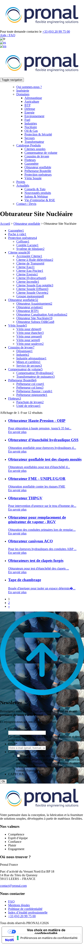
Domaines (22, 94)
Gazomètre (31, 163)
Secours (29, 138)
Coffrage (22, 241)
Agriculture (31, 101)
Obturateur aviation (29, 307)
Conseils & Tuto (34, 189)
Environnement (34, 116)
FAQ (11, 901)
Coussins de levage (36, 156)
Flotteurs (30, 160)
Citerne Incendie (27, 281)
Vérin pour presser (29, 336)
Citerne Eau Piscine (29, 270)
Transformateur (34, 141)
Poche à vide (17, 234)
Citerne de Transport (30, 263)
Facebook (14, 728)
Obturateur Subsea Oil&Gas (35, 322)
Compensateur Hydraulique (34, 373)
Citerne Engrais (27, 274)
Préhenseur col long (29, 387)
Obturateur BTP (27, 311)
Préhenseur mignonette (31, 395)
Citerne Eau (25, 267)
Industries (30, 123)
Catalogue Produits (28, 145)
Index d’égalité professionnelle (28, 912)
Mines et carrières (28, 362)
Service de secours (29, 365)
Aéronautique (33, 98)
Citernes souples (34, 149)
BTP (27, 105)
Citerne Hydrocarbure (31, 278)
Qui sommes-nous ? (29, 87)
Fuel (27, 119)
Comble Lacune (27, 245)
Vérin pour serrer (28, 340)
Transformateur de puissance (35, 376)
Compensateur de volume (40, 152)
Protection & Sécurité (38, 134)
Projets (20, 182)
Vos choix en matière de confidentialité (46, 931)
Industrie (22, 354)
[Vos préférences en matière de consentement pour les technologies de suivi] (47, 938)
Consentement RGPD (23, 752)
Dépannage (24, 351)
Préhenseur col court (30, 384)
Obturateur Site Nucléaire (34, 318)
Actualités (22, 185)
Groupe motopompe (30, 296)
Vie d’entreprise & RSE (39, 200)
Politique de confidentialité (25, 909)
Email (12, 744)
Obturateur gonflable (37, 167)
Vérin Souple (33, 178)
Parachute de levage (30, 402)
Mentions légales (19, 905)
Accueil (5, 223)
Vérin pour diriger (28, 329)
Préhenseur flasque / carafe (34, 391)
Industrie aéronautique (31, 358)
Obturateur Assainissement (34, 303)
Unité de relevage (28, 405)
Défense (29, 109)
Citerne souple (19, 252)
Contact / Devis (26, 203)
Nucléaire (30, 127)
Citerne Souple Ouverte (32, 292)
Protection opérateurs (38, 174)
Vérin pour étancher (30, 332)
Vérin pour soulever (30, 343)
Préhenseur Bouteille (37, 171)
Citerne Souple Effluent (32, 289)
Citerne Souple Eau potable (34, 285)
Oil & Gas (31, 130)
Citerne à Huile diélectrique (34, 259)
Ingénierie (22, 90)
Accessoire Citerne (29, 256)
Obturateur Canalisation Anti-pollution (41, 314)
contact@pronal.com (13, 885)
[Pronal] (42, 28)
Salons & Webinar (36, 196)
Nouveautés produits (37, 193)
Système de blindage (30, 248)
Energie (29, 112)
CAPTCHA (16, 774)
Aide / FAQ (7, 35)
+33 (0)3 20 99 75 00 (56, 31)
